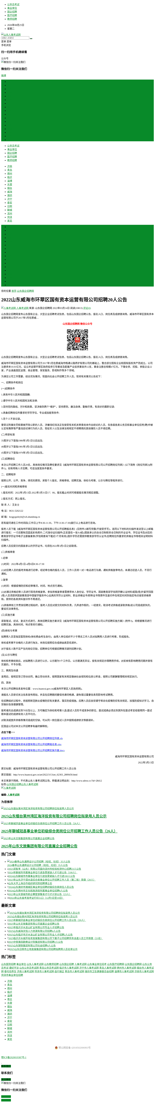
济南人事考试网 (25, 971)
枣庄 (9, 245)
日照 (9, 125)
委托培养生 (10, 971)
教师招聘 (12, 19)
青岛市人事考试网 (74, 971)
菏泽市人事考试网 (44, 971)
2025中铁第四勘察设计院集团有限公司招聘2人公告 (35, 942)
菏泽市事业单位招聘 (12, 975)
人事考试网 (22, 308)
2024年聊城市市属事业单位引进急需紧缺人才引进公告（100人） (43, 872)
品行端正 (59, 971)
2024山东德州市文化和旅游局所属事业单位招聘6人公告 (38, 890)
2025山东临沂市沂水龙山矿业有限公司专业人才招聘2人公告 (40, 934)
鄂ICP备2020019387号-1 (13, 1057)
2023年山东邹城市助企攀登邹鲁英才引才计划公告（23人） (39, 894)
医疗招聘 (12, 15)
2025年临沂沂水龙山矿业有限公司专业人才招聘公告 (36, 927)
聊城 (9, 129)
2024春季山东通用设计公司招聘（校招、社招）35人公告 (37, 865)
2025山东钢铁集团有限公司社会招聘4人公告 (32, 945)
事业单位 (12, 8)
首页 (9, 81)
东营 (9, 103)
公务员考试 (13, 4)
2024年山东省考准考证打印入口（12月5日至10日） (37, 898)
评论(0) (87, 308)
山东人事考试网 (29, 784)
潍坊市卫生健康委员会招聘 (99, 971)
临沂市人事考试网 (69, 968)
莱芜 (9, 139)
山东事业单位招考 (97, 964)
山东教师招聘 (51, 964)
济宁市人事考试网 (89, 968)
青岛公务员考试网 (49, 968)
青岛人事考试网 (107, 968)
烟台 (9, 107)
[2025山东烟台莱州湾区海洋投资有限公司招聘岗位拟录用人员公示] (77, 808)
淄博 (9, 99)
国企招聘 (12, 11)
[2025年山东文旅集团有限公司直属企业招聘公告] (77, 838)
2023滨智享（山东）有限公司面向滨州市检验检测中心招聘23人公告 (44, 869)
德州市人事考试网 (126, 968)
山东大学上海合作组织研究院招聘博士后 (30, 883)
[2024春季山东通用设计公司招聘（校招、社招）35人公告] (80, 861)
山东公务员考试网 (29, 968)
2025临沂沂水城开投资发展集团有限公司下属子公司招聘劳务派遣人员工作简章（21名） (55, 938)
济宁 (9, 118)
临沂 (9, 96)
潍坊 (9, 114)
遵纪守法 (14, 968)
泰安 (9, 121)
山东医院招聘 (8, 964)
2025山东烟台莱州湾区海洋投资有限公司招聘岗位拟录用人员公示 (54, 816)
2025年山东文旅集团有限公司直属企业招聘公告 (39, 846)
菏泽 (9, 136)
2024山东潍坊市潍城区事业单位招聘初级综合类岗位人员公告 (41, 887)
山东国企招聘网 (25, 291)
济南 (9, 85)
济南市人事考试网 (144, 971)
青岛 (9, 89)
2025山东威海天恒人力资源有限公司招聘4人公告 (34, 931)
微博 (3, 75)
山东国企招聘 (14, 784)
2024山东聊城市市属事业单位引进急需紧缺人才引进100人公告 (41, 876)
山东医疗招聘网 (115, 964)
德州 (9, 92)
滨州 (9, 132)
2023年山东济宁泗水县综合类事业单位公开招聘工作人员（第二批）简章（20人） (52, 879)
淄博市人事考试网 (124, 971)
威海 (9, 110)
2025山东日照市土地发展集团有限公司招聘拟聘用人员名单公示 (44, 949)
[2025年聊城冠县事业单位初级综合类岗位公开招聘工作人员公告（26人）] (77, 823)
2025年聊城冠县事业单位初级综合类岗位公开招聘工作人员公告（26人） (59, 831)
